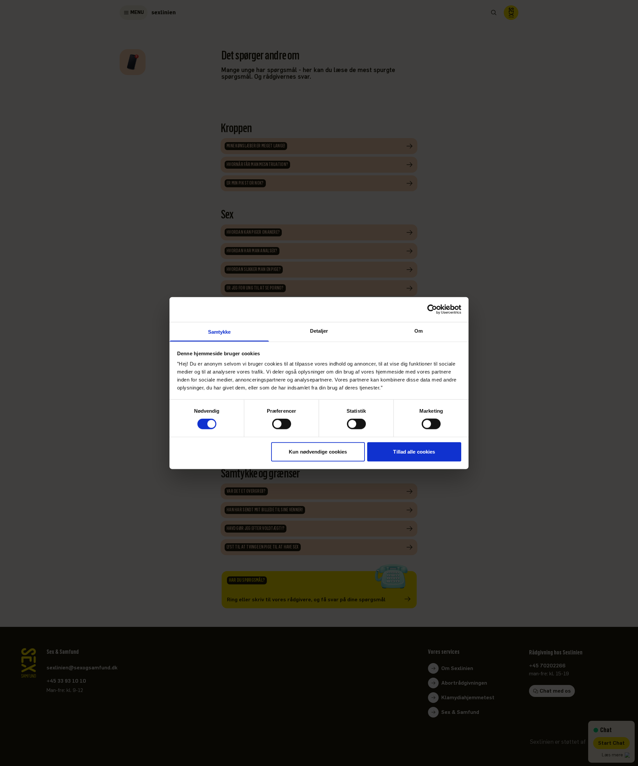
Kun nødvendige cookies (318, 451)
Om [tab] (418, 330)
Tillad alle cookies (414, 451)
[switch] (281, 424)
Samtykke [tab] (219, 331)
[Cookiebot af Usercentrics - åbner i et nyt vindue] (432, 309)
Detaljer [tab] (319, 330)
